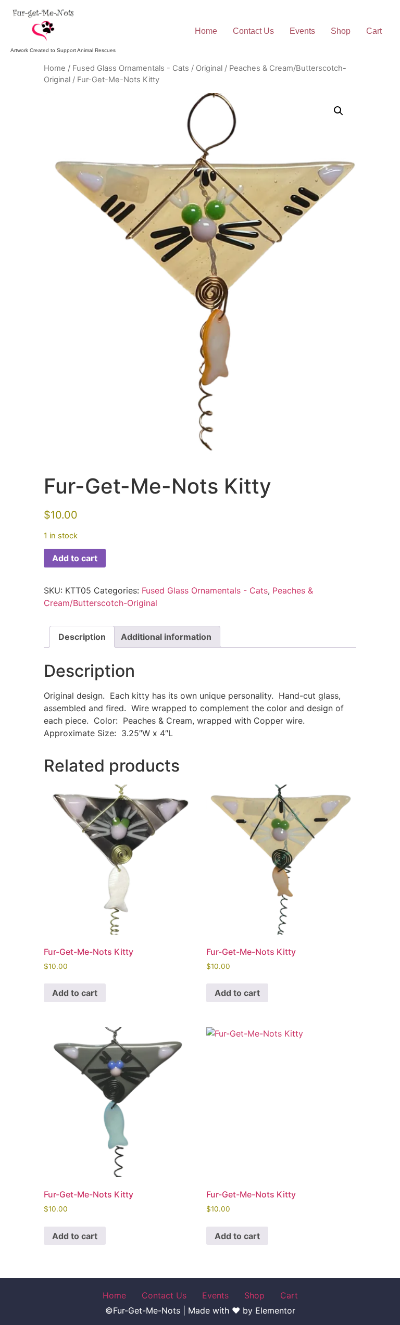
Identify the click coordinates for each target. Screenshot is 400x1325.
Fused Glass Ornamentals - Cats (130, 68)
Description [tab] (82, 637)
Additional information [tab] (166, 637)
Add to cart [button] (74, 993)
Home (206, 31)
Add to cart (74, 558)
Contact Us (253, 31)
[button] (338, 111)
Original (209, 68)
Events (302, 31)
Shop (341, 31)
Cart (374, 31)
